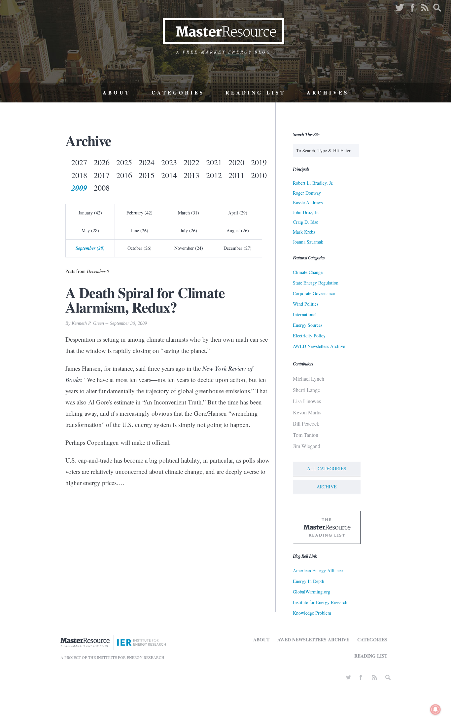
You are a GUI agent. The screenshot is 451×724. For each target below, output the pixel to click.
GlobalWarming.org (311, 592)
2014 (169, 175)
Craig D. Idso (305, 222)
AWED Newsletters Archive (319, 346)
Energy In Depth (308, 581)
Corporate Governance (314, 293)
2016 (124, 175)
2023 (169, 162)
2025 (124, 162)
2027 (79, 162)
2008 (102, 187)
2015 (147, 175)
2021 (214, 162)
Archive (327, 486)
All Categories (326, 468)
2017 (102, 175)
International (305, 314)
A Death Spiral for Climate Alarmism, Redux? (145, 300)
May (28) (90, 230)
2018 (79, 175)
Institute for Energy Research (320, 602)
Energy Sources (307, 325)
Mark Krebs (304, 232)
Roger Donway (307, 193)
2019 (259, 162)
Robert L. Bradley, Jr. (313, 183)
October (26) (139, 248)
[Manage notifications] (435, 709)
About (116, 92)
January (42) (90, 213)
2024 (147, 162)
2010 (259, 175)
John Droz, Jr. (306, 212)
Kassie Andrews (308, 202)
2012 (214, 175)
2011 (236, 175)
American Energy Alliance (318, 570)
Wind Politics (305, 304)
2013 (191, 175)
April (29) (237, 213)
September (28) (90, 248)
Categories (178, 92)
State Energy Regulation (315, 283)
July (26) (188, 230)
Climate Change (308, 272)
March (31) (188, 213)
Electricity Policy (309, 335)
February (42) (139, 213)
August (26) (237, 230)
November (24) (188, 248)
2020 (236, 162)
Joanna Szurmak (308, 242)
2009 (79, 187)
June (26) (139, 230)
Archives (328, 92)
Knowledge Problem (312, 613)
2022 (191, 162)
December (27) (238, 248)
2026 (102, 162)
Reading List (256, 92)
